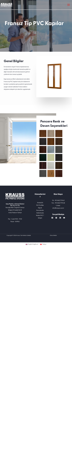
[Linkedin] (60, 218)
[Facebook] (52, 218)
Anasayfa (40, 202)
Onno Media (53, 235)
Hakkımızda (40, 213)
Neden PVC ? (40, 215)
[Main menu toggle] (68, 4)
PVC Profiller (40, 205)
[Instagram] (56, 218)
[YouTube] (64, 218)
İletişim (40, 218)
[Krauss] (6, 4)
